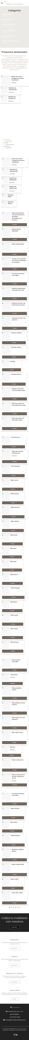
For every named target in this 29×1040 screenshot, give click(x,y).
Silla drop (13, 561)
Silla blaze (13, 602)
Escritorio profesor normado (18, 794)
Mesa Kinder (15, 808)
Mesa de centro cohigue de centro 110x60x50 (17, 78)
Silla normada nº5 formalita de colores (19, 404)
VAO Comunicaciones (21, 1030)
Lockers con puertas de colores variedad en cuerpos (19, 260)
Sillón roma (14, 480)
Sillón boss (14, 535)
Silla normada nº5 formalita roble (18, 419)
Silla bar (12, 747)
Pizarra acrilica (16, 333)
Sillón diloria (15, 521)
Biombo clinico (16, 347)
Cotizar (14, 224)
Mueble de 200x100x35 (13, 89)
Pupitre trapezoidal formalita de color (18, 289)
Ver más (14, 999)
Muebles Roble (11, 196)
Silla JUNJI (13, 822)
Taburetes (14, 675)
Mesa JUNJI (14, 879)
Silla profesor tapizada (16, 230)
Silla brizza (14, 574)
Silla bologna (15, 588)
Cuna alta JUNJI (17, 893)
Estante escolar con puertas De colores (18, 304)
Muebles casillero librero (18, 850)
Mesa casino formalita (16, 661)
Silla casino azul (17, 732)
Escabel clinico (16, 374)
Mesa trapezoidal (18, 244)
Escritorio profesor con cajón (18, 274)
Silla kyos (13, 548)
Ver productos (14, 948)
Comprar (14, 461)
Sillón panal (15, 494)
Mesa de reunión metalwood (17, 452)
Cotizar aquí (14, 927)
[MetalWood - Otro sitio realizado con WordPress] (14, 3)
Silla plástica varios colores (18, 704)
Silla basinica (15, 835)
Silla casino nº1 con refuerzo (18, 718)
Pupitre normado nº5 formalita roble (18, 389)
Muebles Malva (11, 203)
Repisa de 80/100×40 (13, 187)
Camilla (12, 361)
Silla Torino (14, 629)
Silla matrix (14, 615)
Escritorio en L (16, 437)
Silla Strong (14, 642)
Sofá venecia (15, 466)
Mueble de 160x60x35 (12, 97)
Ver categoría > (5, 16)
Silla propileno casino (17, 689)
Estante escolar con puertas (18, 319)
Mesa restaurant (17, 760)
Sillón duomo (15, 507)
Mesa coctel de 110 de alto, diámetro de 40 (18, 776)
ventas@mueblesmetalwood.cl (15, 1020)
